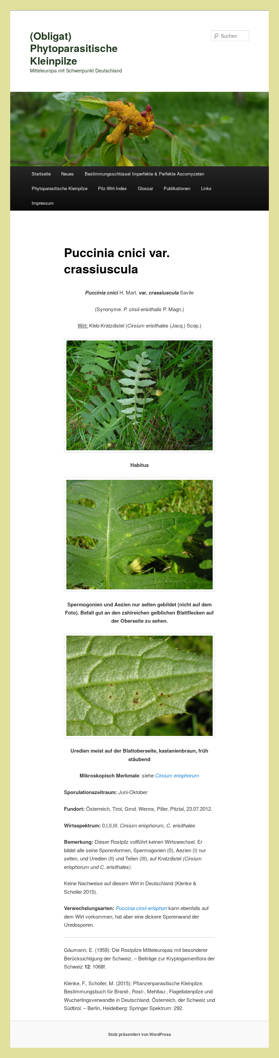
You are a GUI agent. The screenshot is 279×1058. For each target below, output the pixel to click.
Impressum (43, 203)
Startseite (41, 173)
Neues (67, 173)
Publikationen (177, 188)
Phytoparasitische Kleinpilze (59, 188)
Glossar (145, 188)
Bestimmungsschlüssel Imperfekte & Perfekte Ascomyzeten (144, 173)
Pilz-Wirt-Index (112, 188)
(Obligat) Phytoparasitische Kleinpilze (74, 48)
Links (206, 188)
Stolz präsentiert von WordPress (139, 1034)
